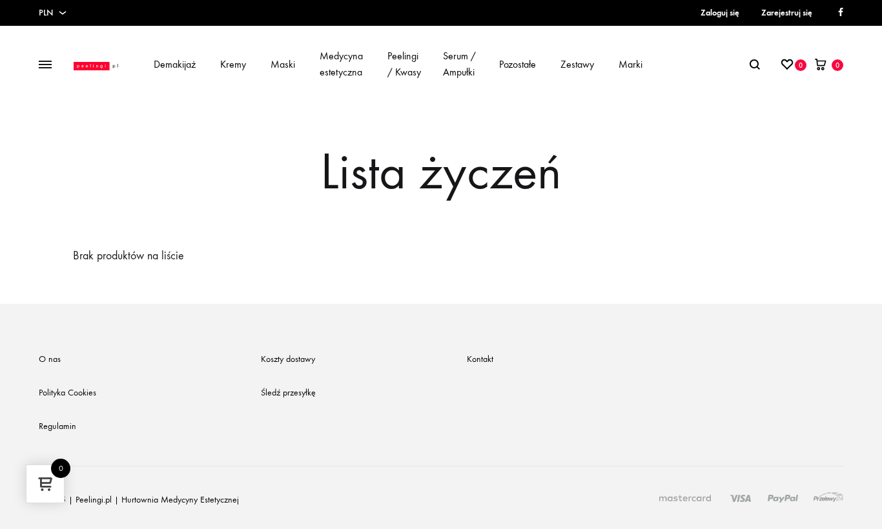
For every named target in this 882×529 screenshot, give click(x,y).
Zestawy (577, 64)
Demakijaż (175, 64)
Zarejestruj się (786, 12)
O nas (50, 359)
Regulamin (57, 426)
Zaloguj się (720, 12)
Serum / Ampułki (459, 64)
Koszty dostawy (288, 359)
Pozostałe (517, 64)
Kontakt (480, 359)
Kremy (233, 64)
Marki (630, 64)
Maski (283, 64)
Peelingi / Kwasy (404, 64)
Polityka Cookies (67, 392)
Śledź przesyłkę (288, 392)
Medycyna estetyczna (341, 64)
